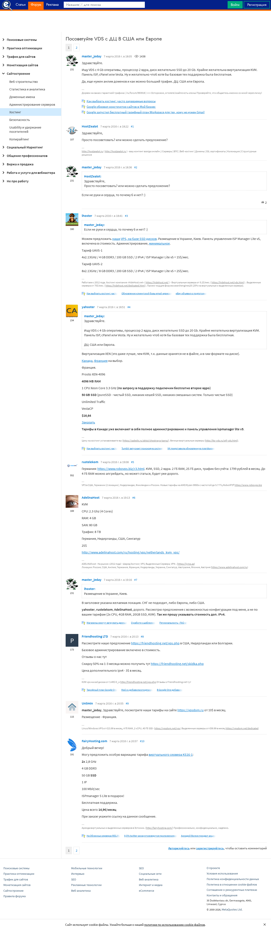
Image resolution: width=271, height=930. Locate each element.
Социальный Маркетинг (25, 147)
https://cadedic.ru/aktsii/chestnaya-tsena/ (145, 440)
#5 (132, 462)
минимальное (159, 243)
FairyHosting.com (94, 741)
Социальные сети (150, 874)
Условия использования (222, 873)
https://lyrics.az (186, 563)
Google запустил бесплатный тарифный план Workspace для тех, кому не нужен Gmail (146, 112)
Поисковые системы (22, 39)
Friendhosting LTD (95, 636)
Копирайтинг (19, 139)
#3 (126, 216)
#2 (135, 167)
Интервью (77, 874)
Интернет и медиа (150, 885)
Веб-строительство (23, 81)
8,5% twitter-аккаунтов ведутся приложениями (150, 835)
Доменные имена (22, 97)
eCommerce (146, 891)
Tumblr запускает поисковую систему (142, 448)
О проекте (213, 868)
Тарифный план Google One (102, 689)
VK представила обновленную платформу (191, 448)
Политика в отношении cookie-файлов (232, 884)
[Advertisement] (135, 21)
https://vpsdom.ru (190, 710)
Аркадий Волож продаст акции (198, 835)
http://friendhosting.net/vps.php (138, 682)
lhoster (87, 215)
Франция (101, 360)
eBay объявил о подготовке (191, 293)
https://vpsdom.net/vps (167, 728)
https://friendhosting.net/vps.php (155, 643)
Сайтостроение (18, 73)
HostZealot (90, 126)
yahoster (88, 307)
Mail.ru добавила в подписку (137, 689)
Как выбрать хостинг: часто (102, 293)
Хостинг (15, 112)
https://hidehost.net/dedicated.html (125, 285)
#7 (135, 580)
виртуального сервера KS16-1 (171, 754)
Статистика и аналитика (27, 89)
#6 (133, 498)
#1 (132, 126)
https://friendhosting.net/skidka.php (177, 664)
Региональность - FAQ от (173, 622)
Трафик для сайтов (21, 56)
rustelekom (90, 462)
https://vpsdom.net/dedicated (242, 728)
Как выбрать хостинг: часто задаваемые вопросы (121, 101)
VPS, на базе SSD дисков (139, 239)
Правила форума (14, 896)
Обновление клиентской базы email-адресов (147, 293)
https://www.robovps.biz (248, 485)
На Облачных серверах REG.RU (103, 835)
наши (116, 239)
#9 (127, 703)
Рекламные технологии (86, 885)
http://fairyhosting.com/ (159, 827)
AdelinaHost (91, 497)
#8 (142, 636)
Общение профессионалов (27, 156)
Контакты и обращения (222, 895)
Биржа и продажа (20, 164)
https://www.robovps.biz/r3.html (120, 468)
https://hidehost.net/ (157, 282)
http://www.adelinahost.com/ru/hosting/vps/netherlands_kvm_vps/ (131, 552)
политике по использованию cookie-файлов (174, 925)
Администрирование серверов (32, 104)
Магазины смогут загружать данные (107, 622)
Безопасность (19, 120)
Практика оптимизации (24, 48)
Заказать (88, 422)
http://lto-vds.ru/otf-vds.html (221, 440)
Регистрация (256, 4)
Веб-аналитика (81, 891)
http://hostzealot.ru (92, 151)
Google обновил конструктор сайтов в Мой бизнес (121, 107)
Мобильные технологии (86, 868)
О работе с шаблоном (143, 622)
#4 (128, 307)
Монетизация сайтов (22, 65)
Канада (87, 360)
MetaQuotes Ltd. (232, 909)
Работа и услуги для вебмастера (31, 172)
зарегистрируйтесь (210, 848)
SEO (73, 879)
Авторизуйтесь (179, 848)
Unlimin (87, 703)
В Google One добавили (170, 689)
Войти (235, 4)
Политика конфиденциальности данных (233, 879)
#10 (142, 741)
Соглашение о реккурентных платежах (232, 890)
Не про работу (18, 181)
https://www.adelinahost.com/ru (229, 567)
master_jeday (91, 56)
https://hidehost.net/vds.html (228, 282)
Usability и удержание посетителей (25, 129)
